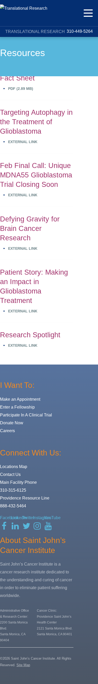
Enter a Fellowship (17, 407)
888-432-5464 (13, 506)
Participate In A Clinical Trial (26, 415)
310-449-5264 (79, 31)
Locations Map (13, 466)
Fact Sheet (17, 78)
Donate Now (11, 423)
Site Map (23, 665)
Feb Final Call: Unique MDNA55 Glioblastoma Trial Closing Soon (36, 175)
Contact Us (10, 474)
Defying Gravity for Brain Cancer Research (30, 228)
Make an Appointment (20, 399)
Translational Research (35, 31)
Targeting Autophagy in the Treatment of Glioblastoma (36, 121)
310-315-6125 (13, 490)
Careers (7, 430)
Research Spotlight (30, 335)
